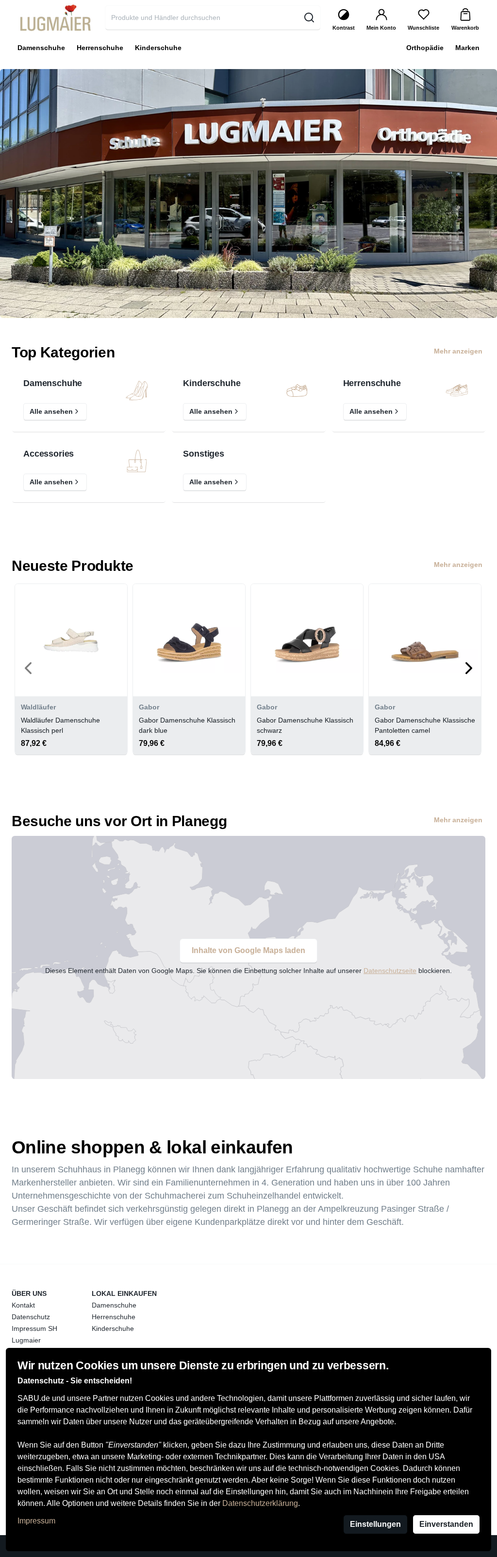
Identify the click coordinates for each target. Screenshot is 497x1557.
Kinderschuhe (211, 383)
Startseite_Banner (31, 75)
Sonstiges (203, 454)
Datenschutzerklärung (260, 1503)
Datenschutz (31, 1317)
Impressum (36, 1521)
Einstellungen (375, 1524)
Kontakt (23, 1305)
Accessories (48, 454)
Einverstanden (446, 1524)
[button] (29, 668)
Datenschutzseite (390, 970)
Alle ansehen (51, 411)
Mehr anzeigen (458, 351)
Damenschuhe (52, 383)
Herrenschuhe (372, 383)
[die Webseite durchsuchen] (309, 17)
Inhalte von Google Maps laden (248, 950)
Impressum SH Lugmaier (34, 1334)
